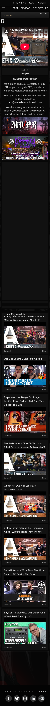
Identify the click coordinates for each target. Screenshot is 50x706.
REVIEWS (25, 8)
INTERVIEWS (19, 2)
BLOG (31, 2)
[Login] (44, 2)
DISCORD (43, 13)
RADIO (40, 2)
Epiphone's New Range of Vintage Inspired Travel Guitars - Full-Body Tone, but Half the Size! (24, 400)
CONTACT (38, 8)
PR (46, 8)
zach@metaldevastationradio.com (24, 102)
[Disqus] (25, 197)
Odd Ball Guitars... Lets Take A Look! (23, 358)
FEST (15, 8)
